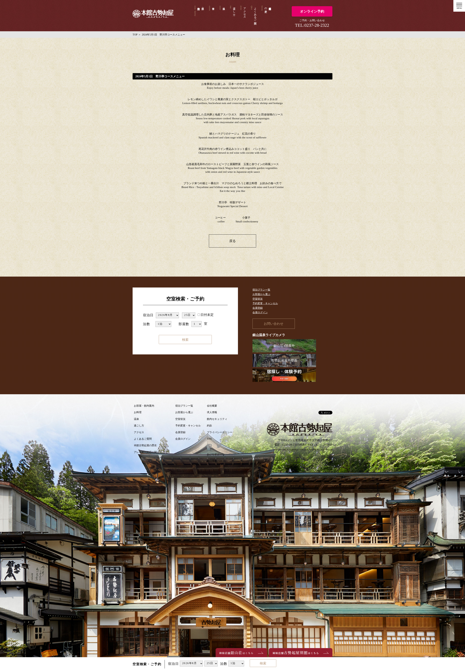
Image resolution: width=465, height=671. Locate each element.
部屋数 (184, 324)
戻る (232, 241)
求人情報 (212, 412)
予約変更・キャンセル (265, 303)
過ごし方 (234, 8)
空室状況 (257, 298)
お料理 (137, 412)
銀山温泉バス (214, 461)
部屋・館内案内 (199, 16)
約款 (209, 425)
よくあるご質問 (255, 13)
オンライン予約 (312, 11)
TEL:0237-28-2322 (312, 25)
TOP (135, 34)
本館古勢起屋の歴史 (265, 7)
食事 (211, 16)
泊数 (146, 324)
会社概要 (212, 405)
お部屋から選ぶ (261, 294)
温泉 (222, 16)
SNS (209, 439)
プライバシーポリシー (219, 432)
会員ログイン (260, 312)
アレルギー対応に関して (148, 452)
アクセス (244, 11)
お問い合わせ (273, 323)
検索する (185, 340)
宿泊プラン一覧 (261, 289)
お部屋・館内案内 (144, 405)
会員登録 (257, 308)
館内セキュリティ (217, 419)
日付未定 (207, 315)
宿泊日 (148, 315)
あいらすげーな (216, 454)
